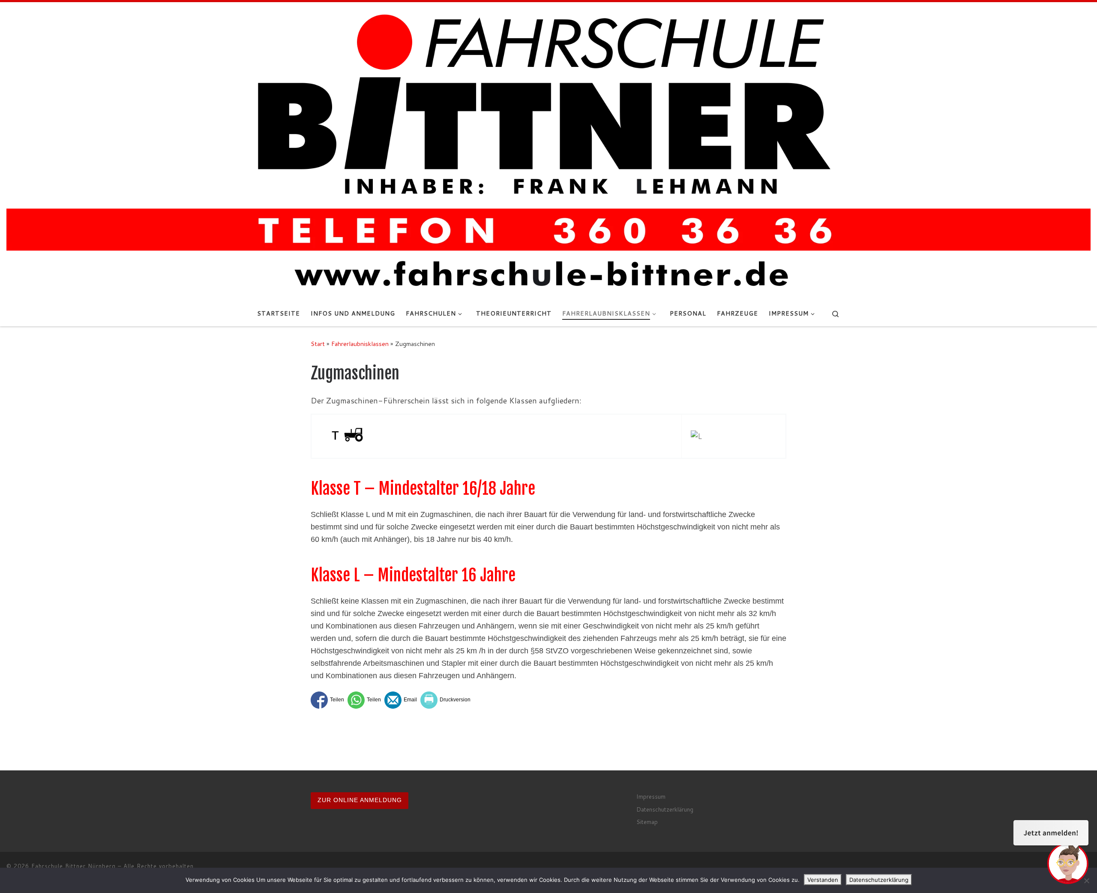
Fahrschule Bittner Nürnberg (73, 866)
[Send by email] (400, 700)
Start (318, 343)
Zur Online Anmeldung (360, 800)
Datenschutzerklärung (664, 809)
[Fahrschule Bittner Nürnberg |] (548, 150)
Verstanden (822, 879)
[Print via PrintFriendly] (445, 700)
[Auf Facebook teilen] (327, 700)
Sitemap (647, 822)
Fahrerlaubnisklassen (360, 343)
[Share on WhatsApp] (364, 700)
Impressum (650, 796)
